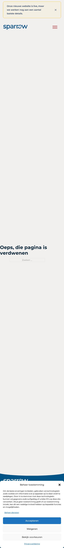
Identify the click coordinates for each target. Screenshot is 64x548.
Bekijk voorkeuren (32, 537)
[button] (59, 484)
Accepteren (32, 520)
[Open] (55, 27)
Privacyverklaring (32, 544)
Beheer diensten (11, 512)
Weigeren (32, 528)
